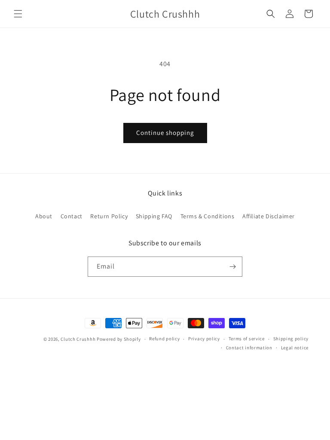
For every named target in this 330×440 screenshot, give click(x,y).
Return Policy (109, 216)
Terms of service (247, 339)
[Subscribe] (232, 267)
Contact (71, 216)
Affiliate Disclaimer (268, 216)
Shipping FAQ (154, 216)
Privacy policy (204, 339)
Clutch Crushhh (78, 339)
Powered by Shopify (119, 339)
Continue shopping (165, 132)
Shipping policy (291, 339)
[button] (18, 13)
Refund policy (164, 339)
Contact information (249, 348)
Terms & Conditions (207, 216)
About (43, 216)
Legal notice (295, 348)
